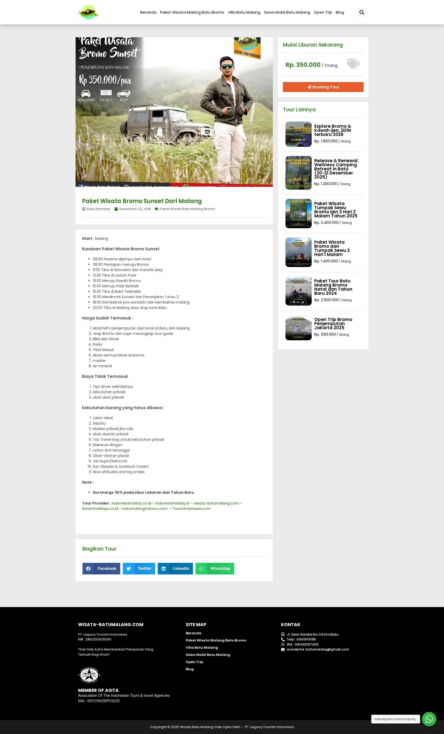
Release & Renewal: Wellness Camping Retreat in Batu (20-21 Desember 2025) (336, 169)
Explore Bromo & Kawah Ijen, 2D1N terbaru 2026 (332, 130)
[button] (361, 12)
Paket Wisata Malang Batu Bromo (192, 12)
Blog (340, 12)
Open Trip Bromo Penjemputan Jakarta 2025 (333, 323)
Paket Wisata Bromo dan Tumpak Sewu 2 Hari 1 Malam (332, 248)
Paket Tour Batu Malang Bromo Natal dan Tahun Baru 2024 (333, 287)
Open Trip (323, 12)
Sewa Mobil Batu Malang (287, 12)
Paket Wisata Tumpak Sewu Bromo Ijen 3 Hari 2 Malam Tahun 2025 (335, 209)
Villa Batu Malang (244, 12)
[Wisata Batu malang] (88, 12)
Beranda (148, 12)
